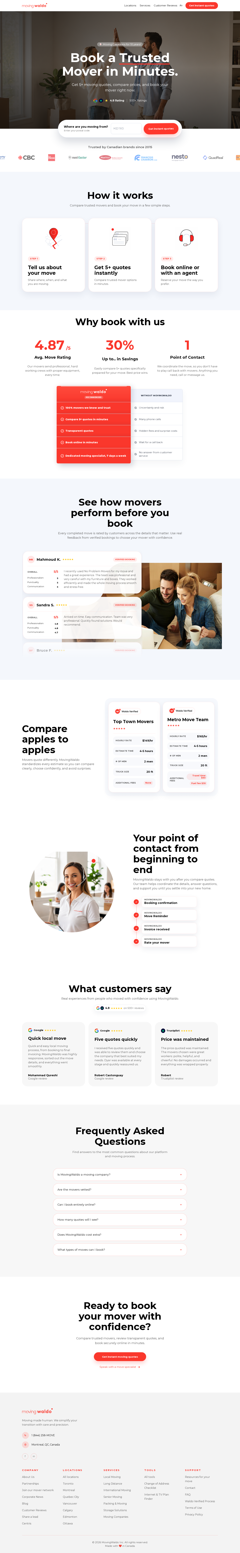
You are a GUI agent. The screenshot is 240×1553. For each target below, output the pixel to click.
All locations (71, 1477)
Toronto (68, 1483)
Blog (25, 1503)
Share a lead (30, 1516)
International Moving (117, 1490)
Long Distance (113, 1483)
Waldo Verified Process (200, 1501)
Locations (130, 5)
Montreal (69, 1490)
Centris (26, 1523)
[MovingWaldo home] (34, 5)
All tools (149, 1477)
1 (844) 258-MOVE (43, 1435)
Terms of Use (193, 1507)
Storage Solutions (115, 1510)
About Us (28, 1477)
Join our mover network (38, 1490)
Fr (181, 5)
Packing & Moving (115, 1503)
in (34, 1456)
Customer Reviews (165, 5)
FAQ (188, 1494)
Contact (190, 1487)
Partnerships (30, 1483)
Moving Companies (116, 1516)
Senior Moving (113, 1496)
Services (145, 5)
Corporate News (32, 1496)
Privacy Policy (194, 1514)
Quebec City (71, 1496)
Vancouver (70, 1503)
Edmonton (70, 1516)
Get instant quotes (201, 5)
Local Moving (112, 1477)
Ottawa (68, 1523)
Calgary (68, 1510)
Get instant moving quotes (120, 1356)
